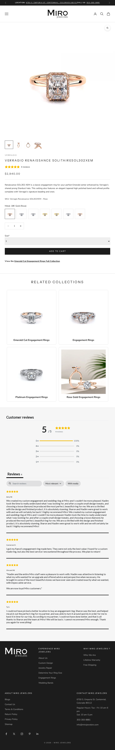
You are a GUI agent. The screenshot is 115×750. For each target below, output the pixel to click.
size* (7, 235)
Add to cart (57, 251)
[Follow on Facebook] (6, 733)
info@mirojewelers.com (88, 724)
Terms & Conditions (14, 709)
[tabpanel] (57, 555)
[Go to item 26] (18, 145)
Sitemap (8, 724)
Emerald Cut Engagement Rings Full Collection (37, 261)
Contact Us (10, 704)
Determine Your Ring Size (50, 672)
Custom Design (45, 663)
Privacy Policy (11, 719)
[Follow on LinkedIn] (37, 733)
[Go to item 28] (38, 145)
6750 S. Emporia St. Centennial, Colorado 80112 (51, 3)
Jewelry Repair (45, 668)
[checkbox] (73, 484)
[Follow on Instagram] (21, 733)
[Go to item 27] (28, 145)
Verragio (11, 155)
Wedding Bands (45, 682)
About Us (42, 658)
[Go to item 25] (9, 145)
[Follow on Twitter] (14, 733)
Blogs (7, 699)
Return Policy (11, 714)
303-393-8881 (93, 3)
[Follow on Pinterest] (29, 733)
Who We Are (89, 655)
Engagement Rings (47, 677)
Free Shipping (89, 665)
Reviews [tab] (14, 474)
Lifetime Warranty (91, 660)
